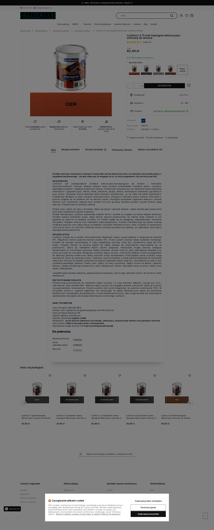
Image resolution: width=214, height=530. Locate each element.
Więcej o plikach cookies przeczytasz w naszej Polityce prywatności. (88, 514)
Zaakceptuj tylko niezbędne (148, 501)
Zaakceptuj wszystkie (148, 514)
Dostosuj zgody (148, 507)
